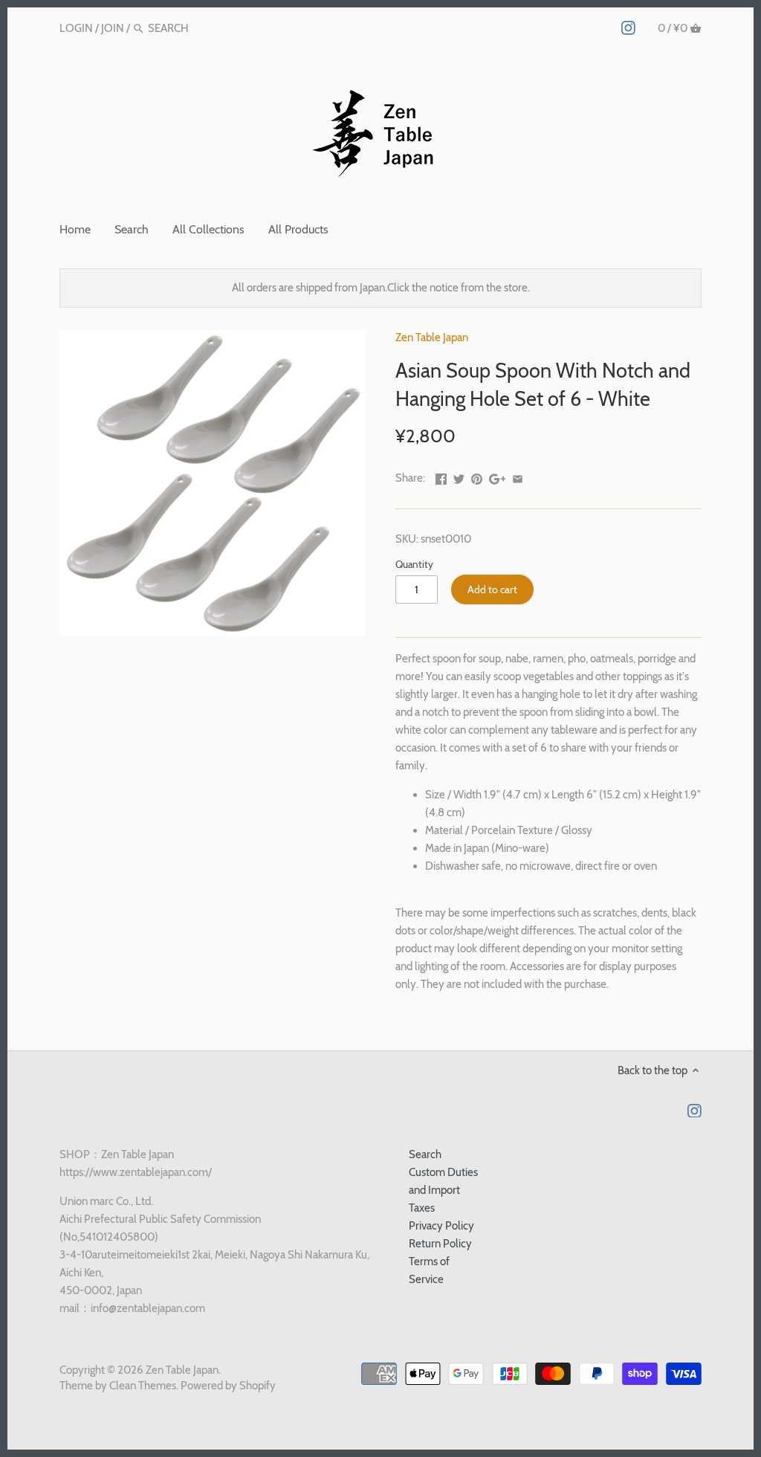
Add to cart (492, 589)
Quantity (414, 564)
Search (425, 1154)
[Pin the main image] (476, 476)
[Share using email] (517, 476)
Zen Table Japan (431, 337)
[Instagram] (628, 27)
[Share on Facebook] (441, 476)
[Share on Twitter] (458, 476)
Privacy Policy (441, 1226)
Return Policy (440, 1243)
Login (76, 28)
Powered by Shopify (228, 1385)
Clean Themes (142, 1385)
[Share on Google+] (497, 476)
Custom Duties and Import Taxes (443, 1190)
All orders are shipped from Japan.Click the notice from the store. (381, 287)
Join (112, 28)
